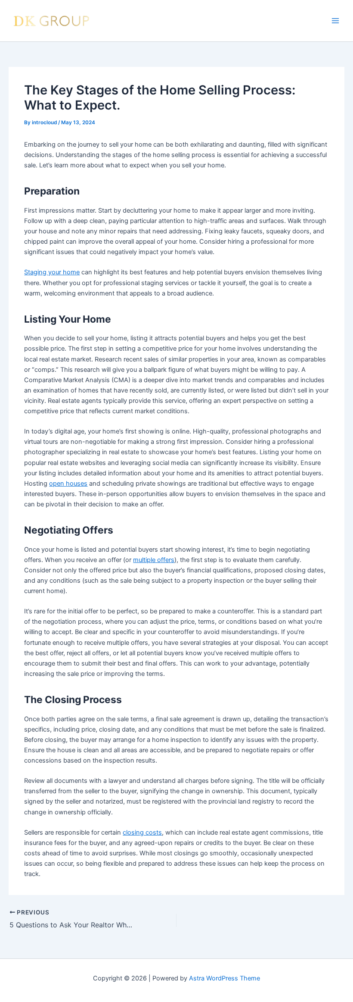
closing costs (142, 832)
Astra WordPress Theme (224, 978)
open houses (68, 483)
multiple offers (153, 560)
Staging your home (52, 272)
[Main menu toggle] (335, 21)
